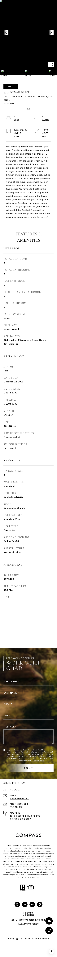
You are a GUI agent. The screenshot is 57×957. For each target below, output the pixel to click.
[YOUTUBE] (32, 904)
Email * (7, 715)
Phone (7, 704)
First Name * (11, 681)
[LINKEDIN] (25, 904)
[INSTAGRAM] (17, 904)
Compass (18, 848)
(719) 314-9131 (16, 807)
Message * (9, 726)
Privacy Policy (39, 761)
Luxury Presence (28, 923)
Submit (28, 768)
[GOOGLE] (39, 904)
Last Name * (11, 692)
